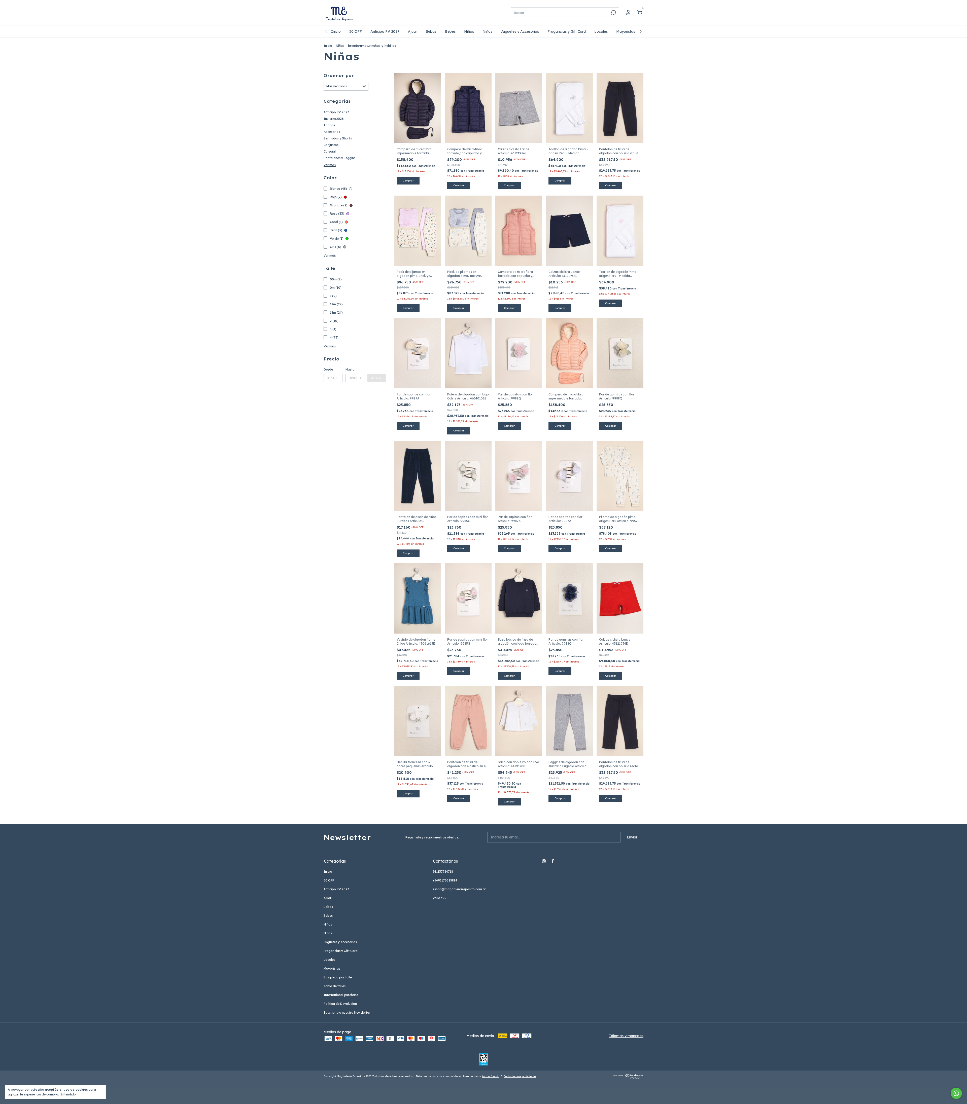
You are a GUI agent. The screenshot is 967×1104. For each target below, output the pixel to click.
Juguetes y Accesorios (520, 31)
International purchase (341, 995)
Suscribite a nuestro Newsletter (347, 1012)
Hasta (350, 369)
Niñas (469, 31)
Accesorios (332, 132)
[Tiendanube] (627, 1077)
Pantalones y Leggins (339, 158)
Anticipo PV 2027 (384, 31)
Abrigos (329, 125)
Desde (328, 369)
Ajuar (412, 31)
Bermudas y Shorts (338, 138)
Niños (487, 31)
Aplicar (376, 378)
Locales (601, 31)
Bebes (450, 31)
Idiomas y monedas (626, 1036)
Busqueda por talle (338, 977)
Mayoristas (625, 31)
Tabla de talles (335, 986)
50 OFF (355, 31)
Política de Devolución (340, 1004)
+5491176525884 (445, 880)
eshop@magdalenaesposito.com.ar (459, 889)
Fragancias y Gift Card (566, 31)
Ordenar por (339, 75)
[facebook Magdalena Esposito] (553, 861)
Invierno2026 (334, 119)
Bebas (431, 31)
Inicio (336, 31)
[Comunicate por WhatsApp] (956, 1093)
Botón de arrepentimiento (520, 1076)
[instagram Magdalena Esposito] (544, 861)
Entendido (68, 1094)
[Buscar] (613, 13)
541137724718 (443, 871)
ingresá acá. (490, 1076)
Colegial (330, 151)
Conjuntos (331, 145)
